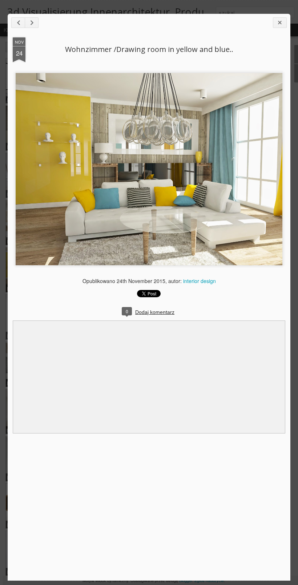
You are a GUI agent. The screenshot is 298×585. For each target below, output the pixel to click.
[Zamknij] (280, 22)
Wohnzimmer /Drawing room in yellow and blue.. (149, 49)
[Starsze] (32, 22)
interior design (199, 281)
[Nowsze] (18, 22)
